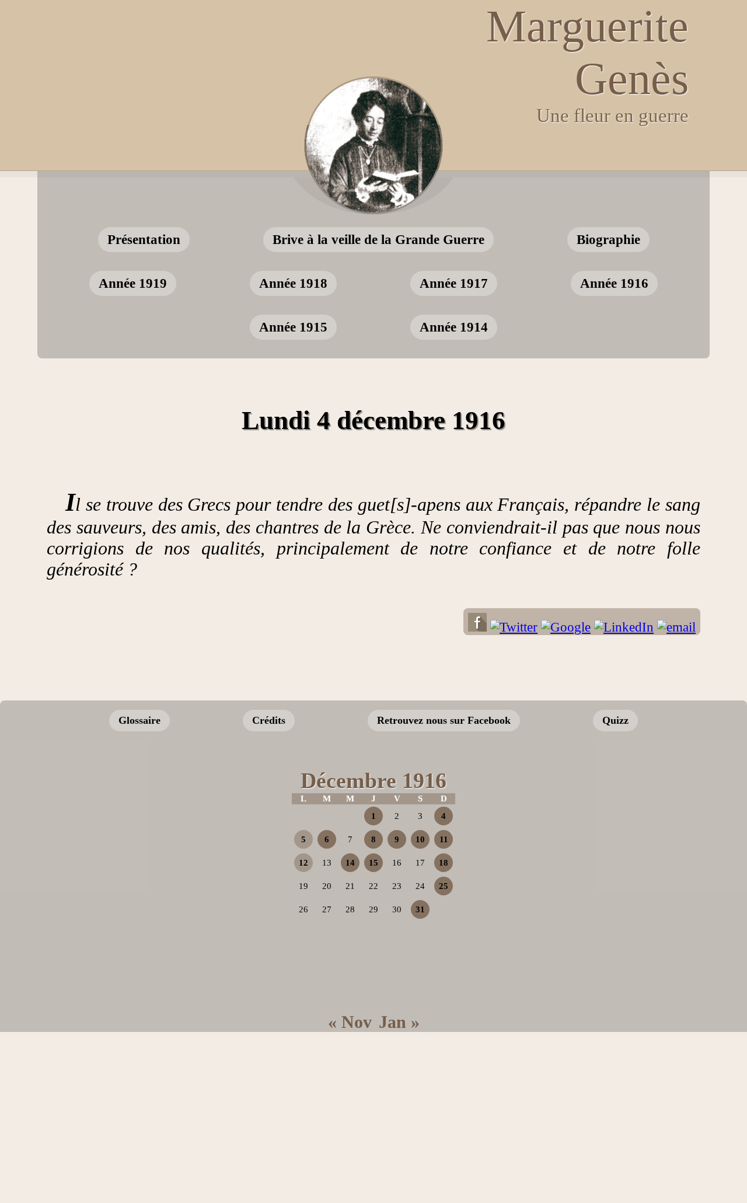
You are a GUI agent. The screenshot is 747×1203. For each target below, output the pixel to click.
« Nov (350, 1021)
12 (303, 862)
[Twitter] (513, 627)
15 (373, 862)
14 (350, 862)
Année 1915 (293, 326)
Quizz (615, 720)
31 (420, 909)
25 (443, 886)
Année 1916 (614, 283)
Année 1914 (454, 326)
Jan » (399, 1021)
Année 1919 (133, 283)
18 (443, 862)
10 (420, 839)
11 (443, 839)
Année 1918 (293, 283)
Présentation (143, 239)
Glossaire (139, 720)
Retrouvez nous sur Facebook (444, 720)
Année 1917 (454, 283)
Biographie (608, 239)
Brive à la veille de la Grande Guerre (378, 239)
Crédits (268, 720)
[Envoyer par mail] (676, 627)
